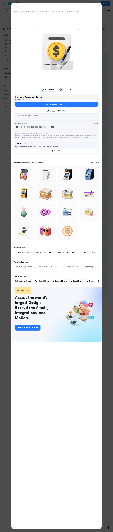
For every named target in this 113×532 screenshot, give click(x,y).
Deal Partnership (26, 137)
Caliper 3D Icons (43, 281)
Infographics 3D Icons (44, 11)
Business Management (65, 137)
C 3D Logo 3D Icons (67, 267)
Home (16, 11)
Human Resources (51, 137)
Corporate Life (51, 135)
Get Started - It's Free (28, 328)
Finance (43, 135)
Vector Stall (20, 99)
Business (86, 137)
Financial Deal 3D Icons (80, 252)
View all (95, 123)
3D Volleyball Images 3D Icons (90, 267)
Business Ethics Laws (38, 137)
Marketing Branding (68, 135)
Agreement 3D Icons (72, 11)
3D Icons (21, 11)
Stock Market (79, 135)
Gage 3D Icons (78, 281)
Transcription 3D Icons (96, 281)
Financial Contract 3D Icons (58, 252)
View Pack (93, 162)
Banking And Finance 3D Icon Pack (58, 11)
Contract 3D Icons (39, 252)
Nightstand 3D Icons (24, 281)
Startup (58, 135)
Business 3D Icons (31, 11)
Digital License (34, 118)
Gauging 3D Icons (61, 281)
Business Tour (88, 135)
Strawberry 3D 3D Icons (46, 267)
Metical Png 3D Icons (24, 267)
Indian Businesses (77, 137)
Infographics (36, 135)
